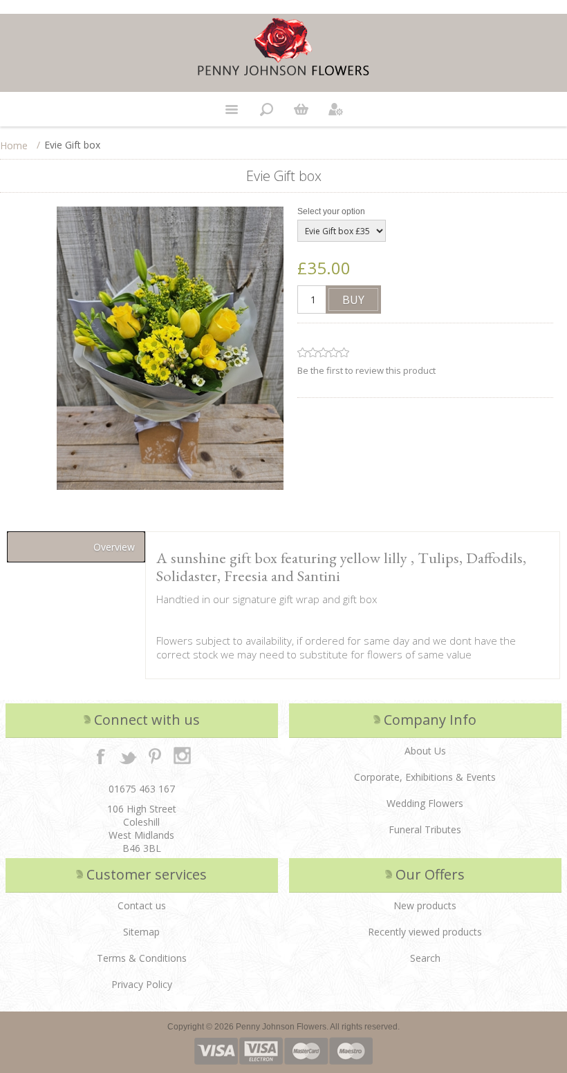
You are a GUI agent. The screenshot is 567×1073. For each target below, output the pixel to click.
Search (425, 958)
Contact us (142, 905)
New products (424, 905)
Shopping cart (301, 109)
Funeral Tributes (425, 829)
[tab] (76, 546)
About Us (425, 750)
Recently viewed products (425, 931)
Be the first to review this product (366, 370)
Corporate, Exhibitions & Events (425, 777)
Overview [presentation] (114, 546)
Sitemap (141, 931)
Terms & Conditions (142, 958)
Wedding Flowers (425, 803)
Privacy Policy (141, 984)
